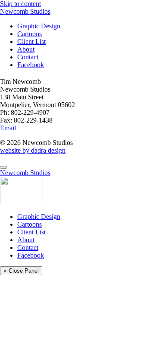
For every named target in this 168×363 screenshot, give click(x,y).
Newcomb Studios (25, 11)
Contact (27, 57)
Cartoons (29, 33)
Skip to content (20, 3)
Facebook (30, 64)
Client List (31, 41)
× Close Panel (21, 271)
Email (8, 128)
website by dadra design (32, 150)
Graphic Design (38, 26)
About (25, 49)
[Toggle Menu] (3, 167)
